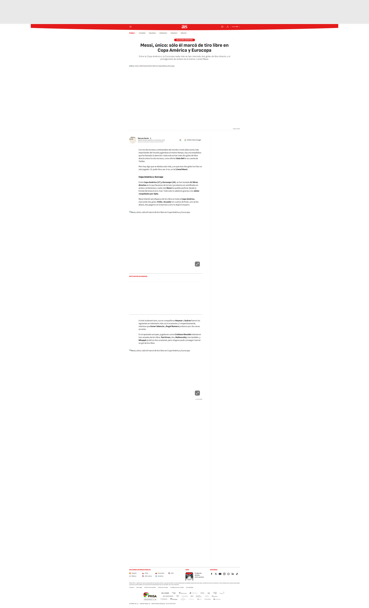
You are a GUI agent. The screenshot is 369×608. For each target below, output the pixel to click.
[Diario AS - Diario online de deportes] (184, 26)
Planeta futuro (207, 596)
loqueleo (207, 599)
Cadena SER (202, 593)
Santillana (183, 593)
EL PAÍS (165, 593)
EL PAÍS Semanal (198, 596)
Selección (183, 33)
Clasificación (163, 33)
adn (215, 593)
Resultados (152, 33)
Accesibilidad (189, 587)
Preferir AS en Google (194, 140)
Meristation (217, 599)
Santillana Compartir (193, 593)
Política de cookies (163, 587)
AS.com (208, 593)
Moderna (174, 599)
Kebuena (214, 596)
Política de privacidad (150, 587)
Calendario (174, 33)
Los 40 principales (173, 593)
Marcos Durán (143, 138)
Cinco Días (184, 596)
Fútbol (132, 33)
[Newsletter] (222, 27)
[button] (180, 140)
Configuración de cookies (177, 587)
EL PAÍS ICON (191, 599)
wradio (178, 596)
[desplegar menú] (130, 26)
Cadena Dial (192, 596)
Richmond (164, 599)
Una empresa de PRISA (150, 595)
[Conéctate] (227, 27)
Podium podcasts (183, 599)
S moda (199, 599)
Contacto (131, 587)
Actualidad (142, 33)
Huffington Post (168, 596)
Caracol (222, 593)
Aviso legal (139, 587)
